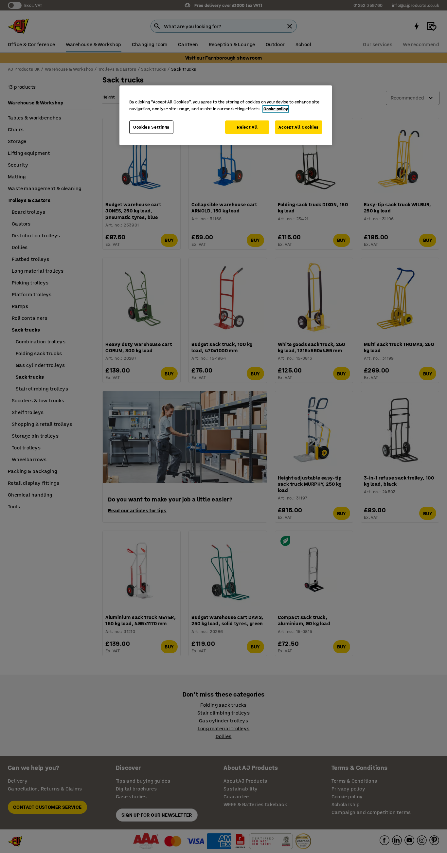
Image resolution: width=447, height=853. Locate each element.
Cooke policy (275, 109)
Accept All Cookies (298, 127)
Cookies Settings (151, 127)
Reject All (247, 127)
